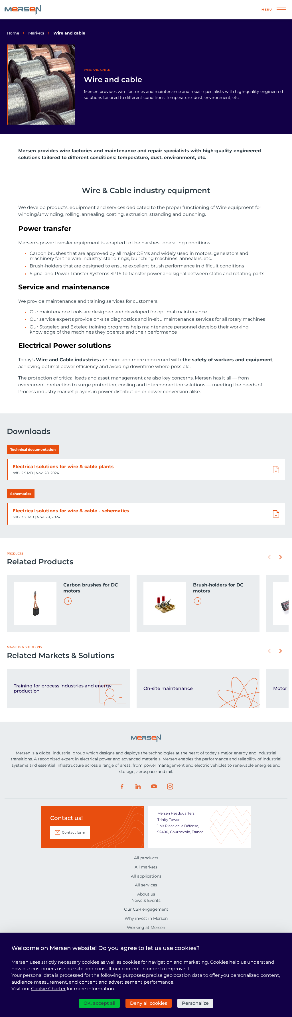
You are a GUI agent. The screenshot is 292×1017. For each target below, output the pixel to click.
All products (146, 857)
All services (146, 885)
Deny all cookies (148, 1003)
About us (146, 894)
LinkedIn (138, 786)
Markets (36, 33)
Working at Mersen (146, 927)
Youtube (154, 786)
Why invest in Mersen (146, 918)
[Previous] (269, 557)
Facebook (122, 786)
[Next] (280, 557)
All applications (146, 876)
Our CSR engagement (146, 909)
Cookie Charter (48, 988)
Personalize (195, 1003)
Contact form (73, 832)
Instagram (170, 786)
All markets (146, 867)
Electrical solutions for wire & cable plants (63, 466)
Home (13, 33)
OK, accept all (99, 1003)
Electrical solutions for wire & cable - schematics (71, 510)
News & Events (146, 900)
